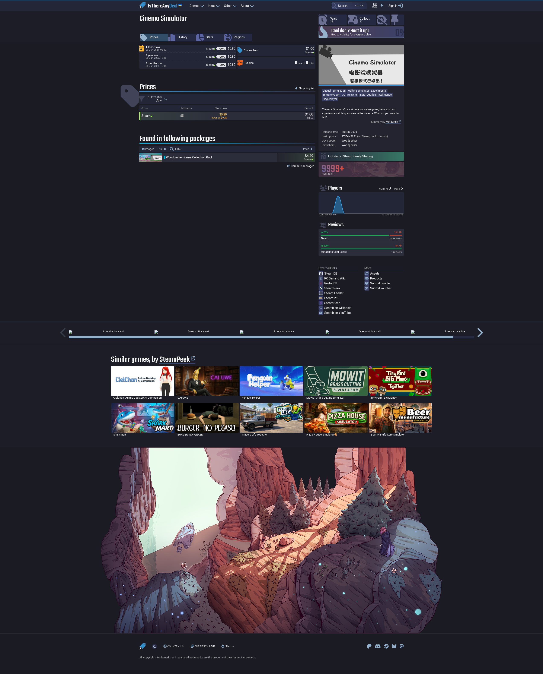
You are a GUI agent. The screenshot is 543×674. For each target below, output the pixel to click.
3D (343, 94)
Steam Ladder (334, 293)
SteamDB (330, 273)
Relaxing (352, 94)
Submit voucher (381, 288)
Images (149, 149)
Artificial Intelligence (379, 94)
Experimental (379, 90)
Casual (327, 90)
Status (229, 646)
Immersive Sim (331, 94)
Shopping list (306, 88)
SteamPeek (332, 288)
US (175, 646)
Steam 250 (331, 298)
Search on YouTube (337, 312)
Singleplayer (330, 99)
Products (376, 278)
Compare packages (302, 166)
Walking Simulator (358, 90)
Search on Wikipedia (337, 308)
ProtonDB (330, 283)
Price (306, 149)
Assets (375, 273)
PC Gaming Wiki (334, 278)
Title (160, 149)
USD (205, 646)
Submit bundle (380, 283)
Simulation (339, 90)
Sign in (393, 5)
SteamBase (332, 303)
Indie (362, 94)
